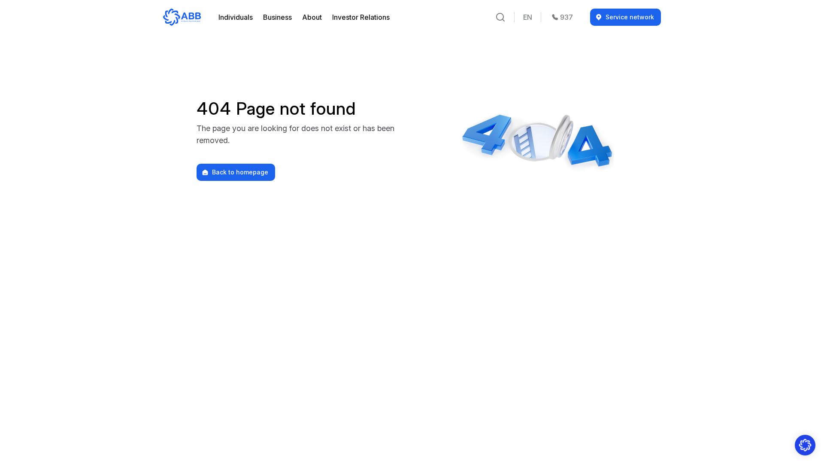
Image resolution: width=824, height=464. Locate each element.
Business (277, 17)
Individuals (235, 17)
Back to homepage (240, 172)
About (312, 17)
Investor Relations (361, 17)
